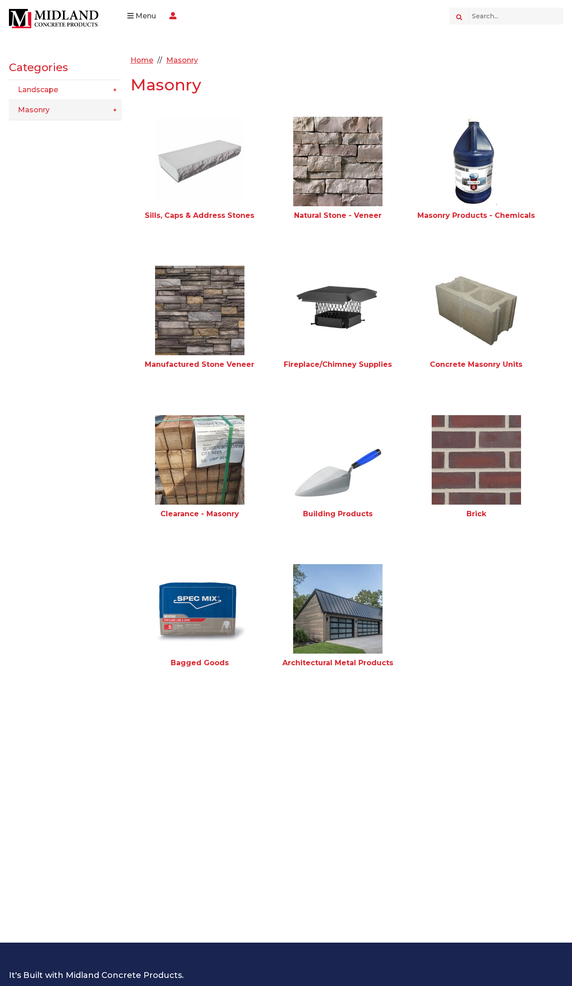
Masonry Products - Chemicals (476, 215)
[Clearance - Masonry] (199, 460)
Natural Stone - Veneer (338, 215)
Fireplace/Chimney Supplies (338, 364)
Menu (145, 16)
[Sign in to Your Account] (173, 16)
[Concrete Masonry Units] (476, 310)
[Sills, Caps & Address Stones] (199, 161)
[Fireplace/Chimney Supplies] (338, 310)
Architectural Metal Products (337, 663)
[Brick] (476, 460)
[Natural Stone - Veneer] (338, 161)
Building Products (338, 514)
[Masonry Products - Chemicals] (476, 161)
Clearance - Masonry (199, 514)
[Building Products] (338, 460)
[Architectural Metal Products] (338, 609)
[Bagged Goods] (199, 609)
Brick (476, 514)
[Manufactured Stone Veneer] (199, 310)
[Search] (459, 16)
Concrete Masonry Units (476, 364)
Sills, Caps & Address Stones (199, 215)
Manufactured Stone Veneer (199, 364)
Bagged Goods (200, 663)
